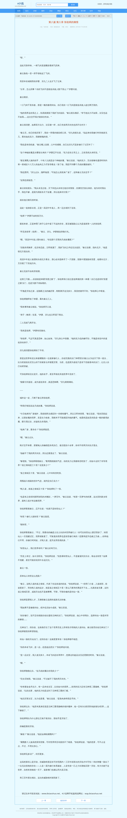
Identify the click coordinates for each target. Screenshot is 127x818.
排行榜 (83, 11)
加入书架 (59, 16)
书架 (99, 11)
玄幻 (26, 11)
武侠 (35, 11)
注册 (110, 4)
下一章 (83, 800)
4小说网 (17, 16)
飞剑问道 (23, 16)
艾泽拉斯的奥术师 (30, 808)
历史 (51, 11)
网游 (59, 11)
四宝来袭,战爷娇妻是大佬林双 (85, 808)
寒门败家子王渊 (98, 808)
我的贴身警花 (67, 808)
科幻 (67, 11)
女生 (75, 11)
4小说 (20, 4)
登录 (105, 4)
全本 (91, 11)
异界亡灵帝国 (53, 808)
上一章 (43, 800)
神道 (74, 808)
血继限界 (60, 808)
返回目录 (63, 800)
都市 (43, 11)
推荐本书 (68, 16)
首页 (18, 11)
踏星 (105, 808)
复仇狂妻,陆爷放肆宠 (42, 808)
